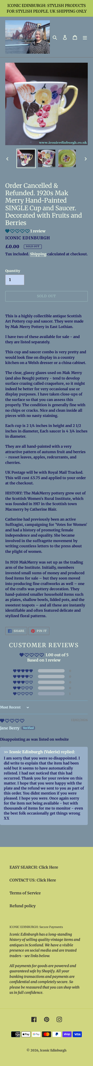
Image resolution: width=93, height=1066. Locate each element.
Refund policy (23, 905)
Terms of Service (25, 893)
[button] (17, 231)
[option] (26, 158)
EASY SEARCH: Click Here (34, 867)
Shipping (38, 254)
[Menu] (85, 37)
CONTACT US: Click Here (33, 880)
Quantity (12, 271)
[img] (12, 720)
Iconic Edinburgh (53, 1050)
